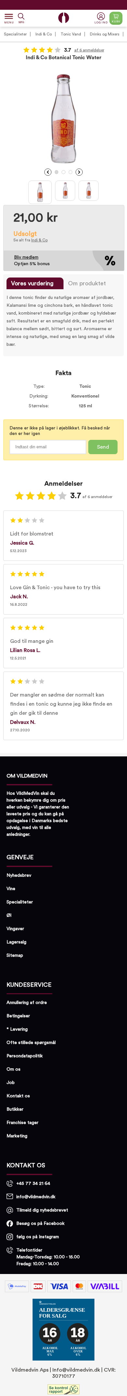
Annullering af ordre (27, 1002)
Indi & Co (43, 34)
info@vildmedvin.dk (35, 1197)
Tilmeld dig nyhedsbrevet (42, 1210)
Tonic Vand (71, 34)
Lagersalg (16, 942)
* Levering (17, 1029)
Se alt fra (30, 240)
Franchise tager (22, 1122)
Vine (11, 889)
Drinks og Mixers (105, 34)
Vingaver (15, 929)
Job (11, 1082)
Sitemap (15, 955)
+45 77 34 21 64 (33, 1183)
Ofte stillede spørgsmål (31, 1042)
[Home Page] (63, 17)
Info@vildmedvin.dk (76, 1370)
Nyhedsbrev (19, 875)
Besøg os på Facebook (40, 1223)
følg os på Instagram (37, 1237)
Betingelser (18, 1016)
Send (103, 447)
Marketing (17, 1136)
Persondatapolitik (25, 1056)
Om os (14, 1069)
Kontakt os (18, 1096)
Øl (9, 915)
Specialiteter (15, 34)
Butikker (15, 1109)
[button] (102, 18)
